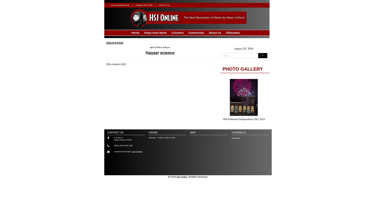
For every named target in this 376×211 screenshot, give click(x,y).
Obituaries (233, 32)
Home (136, 32)
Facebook (236, 138)
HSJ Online (182, 177)
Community (196, 32)
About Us (215, 32)
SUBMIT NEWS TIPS (144, 5)
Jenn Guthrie (137, 151)
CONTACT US (164, 5)
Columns (178, 32)
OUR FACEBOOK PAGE (120, 5)
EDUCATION (114, 43)
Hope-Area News (155, 32)
